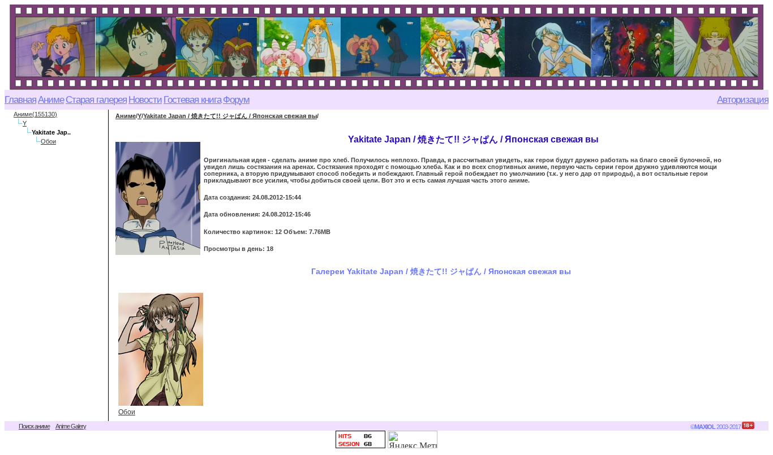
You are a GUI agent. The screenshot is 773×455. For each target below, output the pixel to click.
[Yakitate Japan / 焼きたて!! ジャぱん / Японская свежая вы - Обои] (160, 349)
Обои (48, 141)
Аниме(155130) (35, 114)
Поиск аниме (34, 426)
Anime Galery (70, 426)
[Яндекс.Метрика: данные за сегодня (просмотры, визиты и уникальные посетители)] (412, 439)
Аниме (125, 115)
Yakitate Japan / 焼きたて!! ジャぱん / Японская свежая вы (230, 115)
